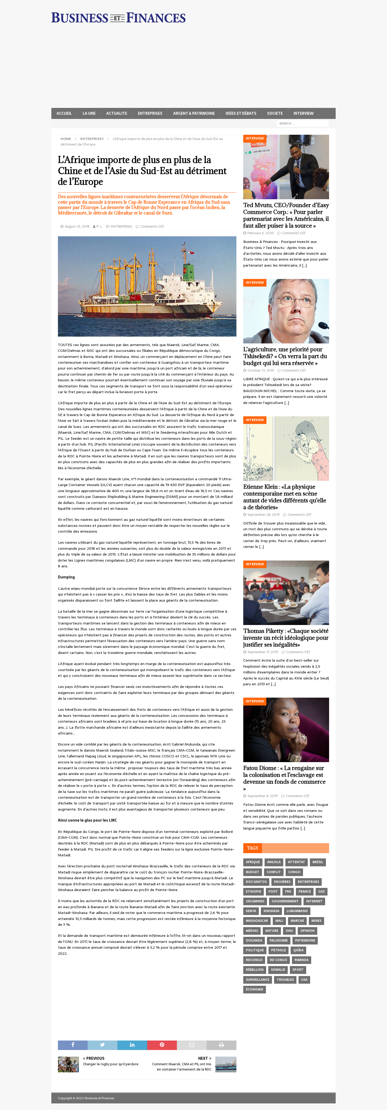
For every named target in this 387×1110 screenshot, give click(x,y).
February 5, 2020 (260, 233)
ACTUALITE (116, 113)
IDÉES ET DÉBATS (241, 113)
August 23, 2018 (77, 226)
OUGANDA (254, 940)
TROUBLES (285, 979)
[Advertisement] (193, 68)
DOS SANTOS (256, 881)
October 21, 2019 (260, 370)
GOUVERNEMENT (285, 901)
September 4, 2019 (262, 796)
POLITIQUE (255, 950)
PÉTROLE (278, 950)
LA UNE (89, 113)
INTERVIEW (304, 113)
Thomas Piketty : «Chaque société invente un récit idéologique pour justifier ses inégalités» (286, 637)
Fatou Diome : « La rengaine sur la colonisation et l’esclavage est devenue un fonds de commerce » (284, 778)
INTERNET (314, 901)
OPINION (307, 930)
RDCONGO (254, 960)
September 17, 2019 (262, 652)
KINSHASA (271, 911)
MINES (316, 920)
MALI (279, 920)
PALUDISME (279, 940)
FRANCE (305, 891)
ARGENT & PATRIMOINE (194, 113)
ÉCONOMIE (254, 989)
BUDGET (252, 872)
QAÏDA (298, 950)
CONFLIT (274, 872)
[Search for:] (302, 123)
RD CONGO (278, 960)
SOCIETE (275, 113)
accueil (64, 113)
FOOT (273, 891)
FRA (288, 891)
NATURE (271, 930)
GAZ (321, 891)
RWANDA (302, 960)
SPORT (298, 969)
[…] (304, 265)
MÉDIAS (252, 930)
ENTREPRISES (150, 113)
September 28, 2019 (263, 514)
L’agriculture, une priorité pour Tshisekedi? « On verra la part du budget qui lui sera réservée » (285, 356)
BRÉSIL (317, 862)
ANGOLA (274, 862)
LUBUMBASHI (297, 911)
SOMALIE (278, 969)
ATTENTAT (296, 862)
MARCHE (297, 920)
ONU (289, 930)
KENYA (251, 911)
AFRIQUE (253, 862)
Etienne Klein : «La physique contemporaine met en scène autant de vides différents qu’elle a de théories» (284, 497)
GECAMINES (255, 901)
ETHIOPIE (253, 891)
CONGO (294, 872)
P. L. (100, 226)
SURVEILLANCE (257, 979)
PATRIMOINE (305, 940)
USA (304, 979)
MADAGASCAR (257, 920)
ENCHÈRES (282, 881)
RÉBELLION (255, 969)
